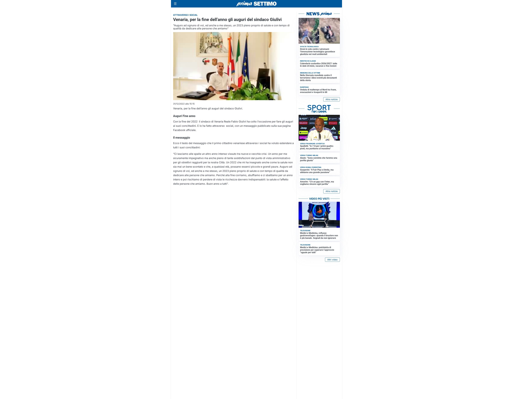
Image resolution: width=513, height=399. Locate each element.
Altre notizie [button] (332, 99)
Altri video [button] (332, 259)
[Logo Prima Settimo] (256, 4)
